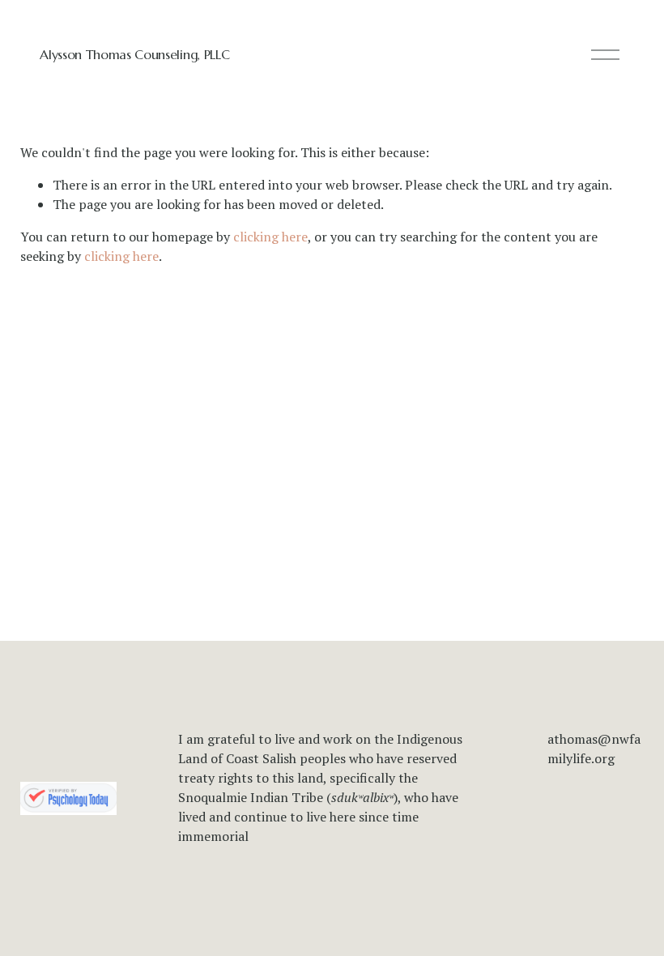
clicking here (270, 236)
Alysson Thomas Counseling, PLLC (134, 54)
